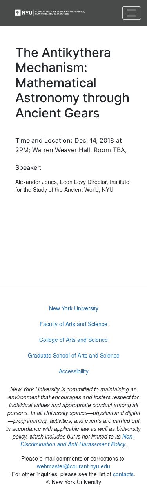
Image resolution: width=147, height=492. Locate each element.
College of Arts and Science (73, 339)
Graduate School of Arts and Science (74, 355)
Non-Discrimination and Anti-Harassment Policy (77, 440)
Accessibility (74, 371)
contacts (123, 474)
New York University (73, 308)
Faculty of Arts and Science (73, 324)
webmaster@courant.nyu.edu (73, 466)
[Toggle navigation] (131, 13)
